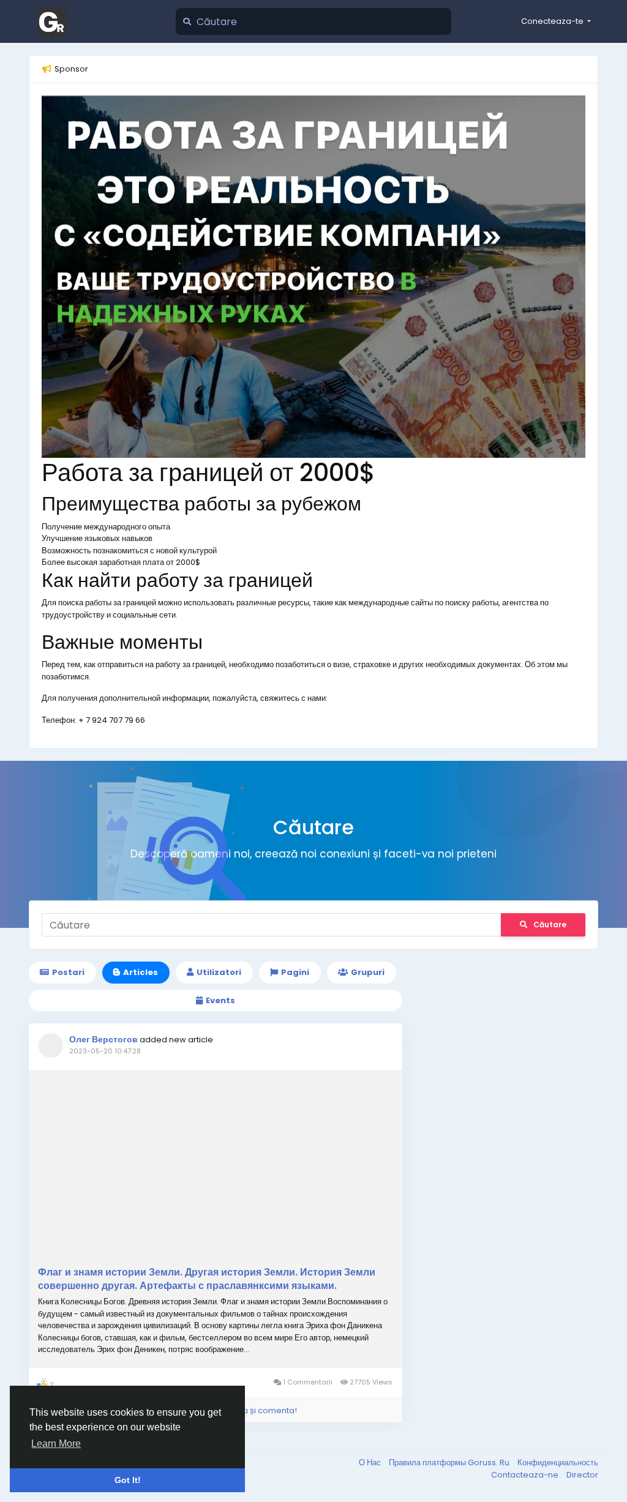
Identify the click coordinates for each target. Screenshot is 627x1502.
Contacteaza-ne (525, 1475)
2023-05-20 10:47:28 (105, 1051)
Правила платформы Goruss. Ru (450, 1462)
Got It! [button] (128, 1480)
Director (582, 1475)
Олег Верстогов (103, 1039)
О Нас (371, 1462)
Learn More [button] (56, 1443)
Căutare (549, 924)
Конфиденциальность (557, 1462)
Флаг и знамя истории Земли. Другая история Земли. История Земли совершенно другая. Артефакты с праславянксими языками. (206, 1279)
